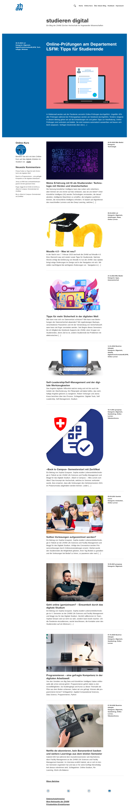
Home (81, 6)
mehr (29, 162)
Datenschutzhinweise (55, 799)
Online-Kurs (88, 6)
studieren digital (67, 21)
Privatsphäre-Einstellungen (58, 804)
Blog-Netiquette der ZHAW (57, 802)
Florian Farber (20, 171)
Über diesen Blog (100, 6)
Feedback (111, 6)
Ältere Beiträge (52, 781)
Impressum (120, 6)
